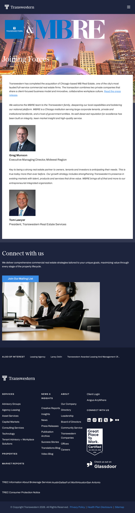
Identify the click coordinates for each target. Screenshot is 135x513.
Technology (8, 433)
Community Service (71, 427)
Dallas (62, 482)
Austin (55, 482)
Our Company (68, 404)
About (65, 394)
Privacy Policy (77, 507)
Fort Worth (72, 482)
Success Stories (50, 442)
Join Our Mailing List (20, 278)
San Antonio (93, 482)
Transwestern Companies (68, 435)
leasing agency (37, 357)
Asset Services (10, 416)
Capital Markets (10, 422)
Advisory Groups (11, 404)
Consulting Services (13, 427)
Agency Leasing (11, 410)
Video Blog (47, 454)
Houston (82, 482)
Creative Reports (50, 408)
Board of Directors (71, 422)
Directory (66, 410)
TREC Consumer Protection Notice (21, 492)
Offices (65, 443)
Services (8, 394)
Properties (10, 454)
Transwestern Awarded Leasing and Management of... (93, 357)
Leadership (67, 416)
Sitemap (119, 507)
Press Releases (50, 426)
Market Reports (13, 463)
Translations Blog (50, 448)
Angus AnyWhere (96, 400)
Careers (65, 449)
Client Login (93, 394)
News (44, 420)
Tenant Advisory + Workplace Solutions (18, 441)
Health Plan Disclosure (100, 507)
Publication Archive (47, 434)
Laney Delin (56, 357)
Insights (45, 414)
